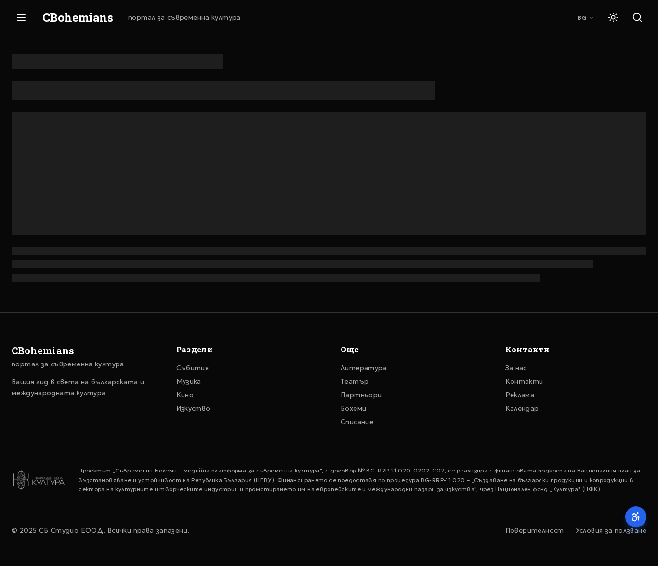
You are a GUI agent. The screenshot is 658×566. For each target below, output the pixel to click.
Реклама (520, 395)
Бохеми (353, 408)
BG (582, 17)
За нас (516, 368)
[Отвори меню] (21, 17)
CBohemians (77, 17)
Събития (192, 368)
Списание (357, 422)
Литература (364, 368)
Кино (185, 395)
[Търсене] (637, 17)
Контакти (524, 381)
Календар (522, 408)
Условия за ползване (611, 530)
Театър (354, 381)
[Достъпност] (635, 516)
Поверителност (534, 530)
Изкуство (193, 408)
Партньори (361, 395)
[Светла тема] (613, 17)
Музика (188, 381)
